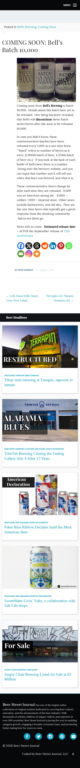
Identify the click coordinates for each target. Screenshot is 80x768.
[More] (36, 253)
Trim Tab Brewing (55, 449)
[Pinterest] (60, 245)
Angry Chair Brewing (15, 670)
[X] (28, 245)
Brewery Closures (24, 449)
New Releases (22, 522)
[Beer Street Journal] (40, 5)
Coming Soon (47, 27)
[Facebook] (20, 245)
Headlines (9, 375)
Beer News (9, 449)
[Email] (20, 253)
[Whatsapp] (68, 245)
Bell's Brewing (26, 27)
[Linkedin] (52, 245)
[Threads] (36, 245)
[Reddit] (44, 245)
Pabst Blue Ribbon (39, 522)
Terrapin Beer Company (27, 375)
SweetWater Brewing (40, 596)
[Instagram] (28, 253)
